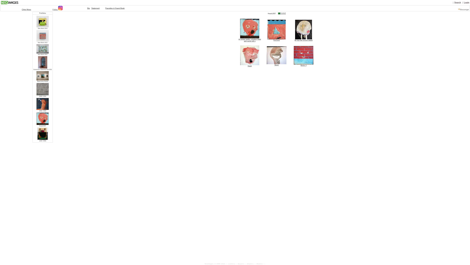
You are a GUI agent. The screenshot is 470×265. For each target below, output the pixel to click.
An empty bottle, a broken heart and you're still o (250, 40)
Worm (277, 65)
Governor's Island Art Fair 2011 (42, 69)
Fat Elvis (276, 40)
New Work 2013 (42, 42)
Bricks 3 (303, 65)
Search (457, 2)
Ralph (250, 66)
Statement (95, 8)
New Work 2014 (42, 28)
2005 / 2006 (42, 141)
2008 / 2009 (42, 111)
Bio (88, 8)
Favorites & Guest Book (115, 8)
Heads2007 (42, 126)
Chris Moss (26, 10)
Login (466, 2)
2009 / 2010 (42, 96)
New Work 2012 (42, 54)
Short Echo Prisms (42, 81)
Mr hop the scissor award (303, 40)
